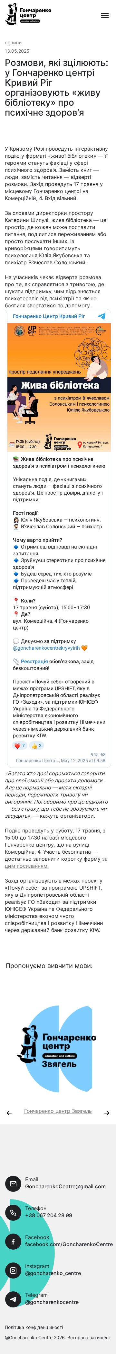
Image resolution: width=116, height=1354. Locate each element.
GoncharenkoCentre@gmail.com (65, 1186)
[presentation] (9, 1113)
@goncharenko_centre (53, 1273)
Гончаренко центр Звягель (58, 1111)
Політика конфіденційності (34, 1327)
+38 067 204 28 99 (48, 1215)
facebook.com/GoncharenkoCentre (69, 1244)
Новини (13, 43)
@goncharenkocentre (52, 1302)
